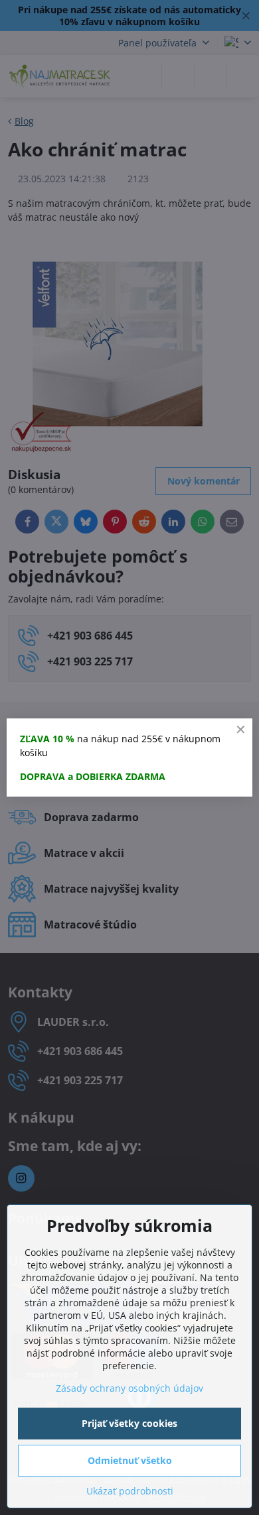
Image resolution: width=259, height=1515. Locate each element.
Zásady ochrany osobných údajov (129, 1388)
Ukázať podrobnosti (129, 1491)
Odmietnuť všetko (130, 1460)
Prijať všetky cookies (129, 1423)
